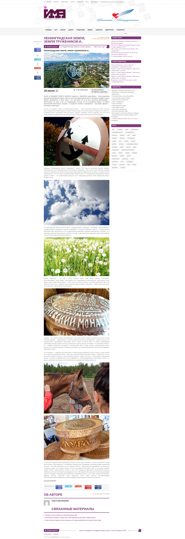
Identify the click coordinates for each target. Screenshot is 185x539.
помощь (120, 152)
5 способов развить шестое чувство (121, 56)
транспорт (121, 164)
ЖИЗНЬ (62, 30)
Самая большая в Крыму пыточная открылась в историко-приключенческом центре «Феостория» (73, 520)
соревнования (115, 158)
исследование (131, 138)
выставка (114, 135)
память (114, 152)
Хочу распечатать (99, 90)
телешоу (114, 164)
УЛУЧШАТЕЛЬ (80, 1)
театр (122, 161)
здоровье (114, 138)
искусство (122, 138)
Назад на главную (104, 37)
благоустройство (130, 132)
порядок (127, 152)
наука (134, 147)
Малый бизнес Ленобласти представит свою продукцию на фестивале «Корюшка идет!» (70, 517)
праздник (134, 152)
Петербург (119, 129)
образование (115, 149)
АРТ (56, 30)
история (114, 141)
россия (128, 155)
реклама (122, 155)
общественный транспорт (128, 149)
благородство (134, 129)
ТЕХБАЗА (72, 1)
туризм (134, 164)
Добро (71, 30)
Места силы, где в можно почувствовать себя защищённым (100, 47)
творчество (115, 161)
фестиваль (115, 167)
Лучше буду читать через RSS (101, 38)
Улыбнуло (120, 30)
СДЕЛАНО (99, 30)
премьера (114, 155)
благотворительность (117, 132)
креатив (114, 144)
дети (128, 135)
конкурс (126, 141)
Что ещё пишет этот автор (101, 493)
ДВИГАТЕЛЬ (110, 30)
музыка (128, 147)
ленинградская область (132, 144)
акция (126, 129)
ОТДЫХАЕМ (81, 30)
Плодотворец (64, 1)
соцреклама (125, 158)
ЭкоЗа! (87, 1)
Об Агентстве (47, 534)
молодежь (114, 147)
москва (122, 147)
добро (134, 135)
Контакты (56, 534)
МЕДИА (90, 30)
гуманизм (122, 135)
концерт (133, 141)
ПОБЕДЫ (48, 30)
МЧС (113, 129)
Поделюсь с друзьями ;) (100, 92)
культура (121, 144)
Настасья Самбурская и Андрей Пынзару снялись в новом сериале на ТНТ (90, 530)
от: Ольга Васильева (81, 90)
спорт (132, 158)
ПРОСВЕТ (49, 1)
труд (128, 164)
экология (123, 167)
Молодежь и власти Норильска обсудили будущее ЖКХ (61, 515)
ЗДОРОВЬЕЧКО (94, 1)
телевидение (130, 161)
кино (120, 141)
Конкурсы (56, 1)
